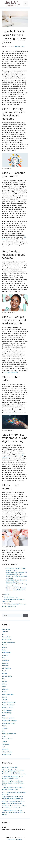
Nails (3, 715)
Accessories (6, 629)
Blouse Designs (7, 637)
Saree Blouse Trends (8, 723)
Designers (5, 663)
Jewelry (4, 699)
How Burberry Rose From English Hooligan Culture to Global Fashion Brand (13, 783)
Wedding (5, 749)
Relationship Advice (8, 718)
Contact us (19, 839)
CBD (3, 658)
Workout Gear (6, 754)
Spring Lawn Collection (9, 733)
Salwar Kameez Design (9, 720)
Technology (5, 744)
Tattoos (4, 741)
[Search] (25, 615)
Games (4, 681)
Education (5, 665)
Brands (4, 647)
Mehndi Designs (7, 710)
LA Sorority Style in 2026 (10, 767)
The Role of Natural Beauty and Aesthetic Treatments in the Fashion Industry (13, 812)
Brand (6, 597)
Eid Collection (6, 668)
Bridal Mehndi (6, 652)
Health (4, 692)
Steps (16, 597)
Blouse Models (6, 639)
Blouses (4, 645)
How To (6, 594)
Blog (3, 634)
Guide (4, 686)
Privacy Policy (11, 839)
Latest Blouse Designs (9, 702)
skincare (11, 597)
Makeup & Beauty (7, 707)
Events (4, 671)
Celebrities (5, 660)
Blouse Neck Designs (8, 642)
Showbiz (5, 728)
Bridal (4, 650)
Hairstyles (5, 689)
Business (5, 655)
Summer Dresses (7, 739)
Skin (3, 731)
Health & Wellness (7, 694)
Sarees (4, 726)
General (4, 684)
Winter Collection (7, 752)
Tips (3, 746)
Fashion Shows (7, 676)
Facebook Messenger (11, 372)
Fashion (4, 673)
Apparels (5, 631)
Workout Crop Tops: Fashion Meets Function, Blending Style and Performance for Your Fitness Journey (14, 772)
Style (3, 736)
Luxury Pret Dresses (8, 705)
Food (3, 679)
